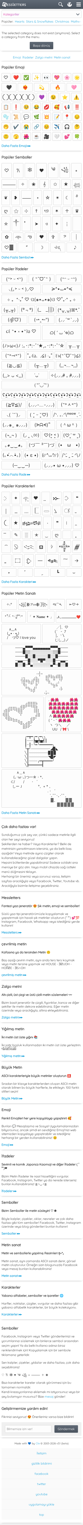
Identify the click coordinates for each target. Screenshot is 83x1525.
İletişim (42, 1453)
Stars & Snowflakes (39, 21)
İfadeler (28, 57)
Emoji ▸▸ (7, 1145)
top (41, 1515)
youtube (41, 1494)
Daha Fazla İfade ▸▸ (16, 474)
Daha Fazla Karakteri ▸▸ (19, 582)
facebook (41, 1474)
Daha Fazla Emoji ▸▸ (16, 146)
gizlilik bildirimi (41, 1463)
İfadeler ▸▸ (9, 1191)
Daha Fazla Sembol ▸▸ (18, 257)
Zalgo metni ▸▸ (12, 1017)
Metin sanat (62, 57)
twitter (41, 1484)
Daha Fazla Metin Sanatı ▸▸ (21, 813)
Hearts (20, 21)
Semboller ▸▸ (11, 1233)
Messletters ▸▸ (12, 932)
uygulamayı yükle (41, 1504)
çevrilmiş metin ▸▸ (14, 975)
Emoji (17, 57)
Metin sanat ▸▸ (12, 1276)
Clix (38, 1443)
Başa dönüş (41, 45)
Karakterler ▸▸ (12, 1314)
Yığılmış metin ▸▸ (13, 1056)
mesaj (49, 1396)
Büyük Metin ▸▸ (12, 1098)
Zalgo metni (43, 57)
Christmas (62, 21)
